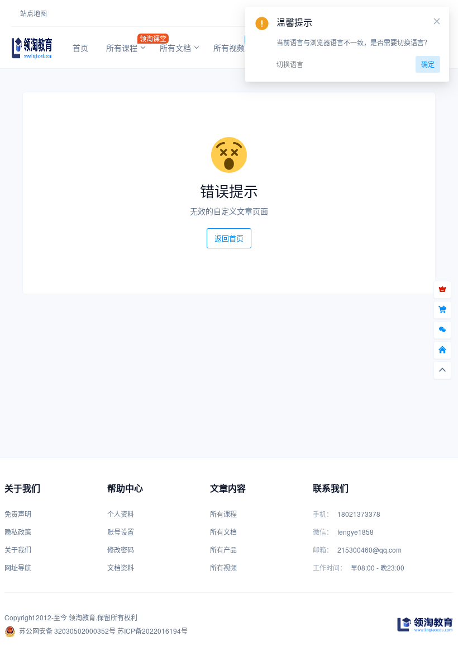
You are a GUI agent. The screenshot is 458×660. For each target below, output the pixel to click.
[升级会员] (442, 290)
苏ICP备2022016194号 (152, 630)
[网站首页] (442, 350)
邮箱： (323, 549)
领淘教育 (82, 617)
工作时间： (329, 567)
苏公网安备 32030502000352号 (67, 630)
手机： (323, 513)
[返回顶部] (442, 370)
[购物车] (442, 310)
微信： (323, 531)
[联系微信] (442, 330)
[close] (436, 21)
